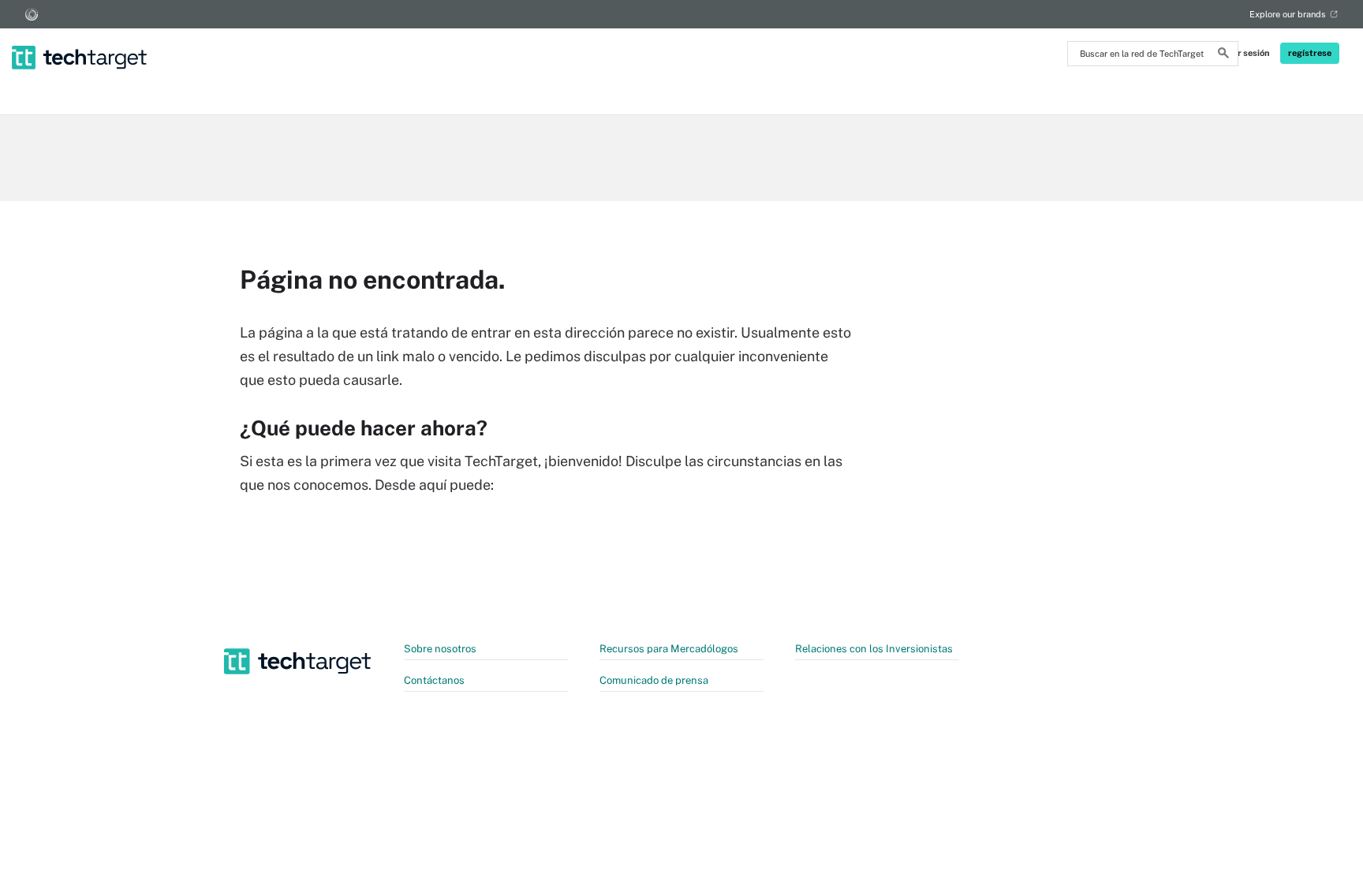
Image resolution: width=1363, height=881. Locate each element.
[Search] (1223, 55)
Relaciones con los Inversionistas (874, 649)
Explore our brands (1287, 14)
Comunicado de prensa (653, 680)
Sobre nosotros (440, 649)
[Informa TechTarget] (31, 14)
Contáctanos (434, 680)
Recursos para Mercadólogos (668, 649)
